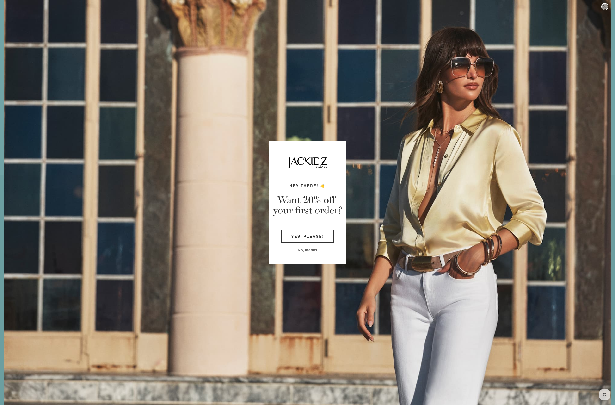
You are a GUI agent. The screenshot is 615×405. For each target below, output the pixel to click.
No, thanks (307, 250)
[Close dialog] (605, 7)
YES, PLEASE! (307, 236)
